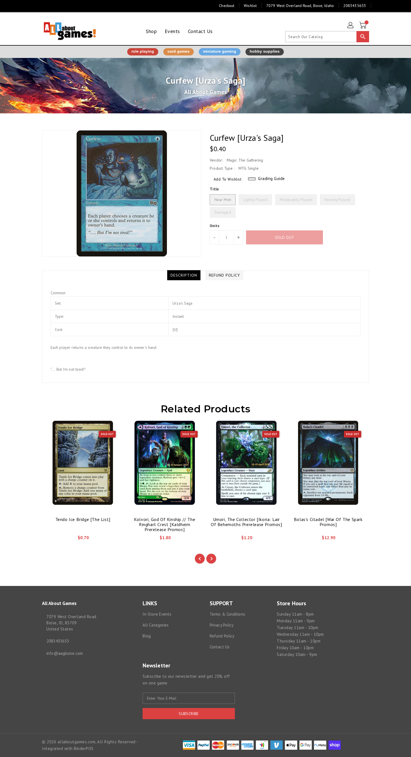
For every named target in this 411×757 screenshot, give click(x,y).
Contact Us (220, 646)
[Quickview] (50, 539)
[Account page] (350, 25)
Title (214, 188)
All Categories (156, 625)
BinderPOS (84, 748)
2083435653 (57, 641)
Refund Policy (222, 636)
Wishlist (250, 5)
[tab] (183, 275)
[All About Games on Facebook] (34, 5)
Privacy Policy (221, 625)
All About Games (205, 92)
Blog (147, 636)
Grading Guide (271, 178)
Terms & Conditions (227, 614)
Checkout (226, 5)
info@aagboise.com (64, 653)
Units (215, 226)
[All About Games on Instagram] (45, 5)
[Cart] (363, 25)
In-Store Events (157, 614)
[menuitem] (151, 31)
